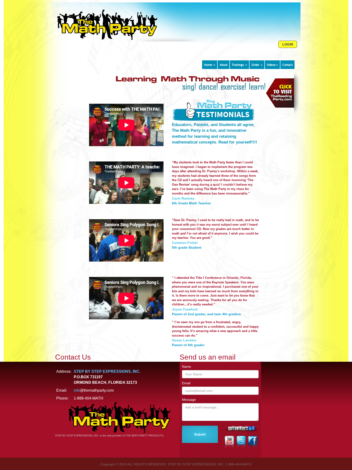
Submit (200, 434)
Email (186, 383)
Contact (287, 65)
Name (186, 366)
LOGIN (287, 44)
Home (208, 65)
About (223, 65)
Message (189, 399)
